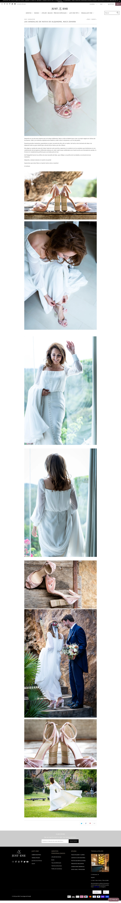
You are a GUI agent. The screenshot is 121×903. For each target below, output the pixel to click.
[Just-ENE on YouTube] (14, 4)
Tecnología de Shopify (25, 896)
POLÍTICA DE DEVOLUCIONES (78, 860)
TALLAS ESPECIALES (56, 863)
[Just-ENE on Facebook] (4, 4)
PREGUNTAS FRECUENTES (77, 863)
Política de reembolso (56, 868)
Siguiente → (94, 19)
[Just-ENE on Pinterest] (9, 4)
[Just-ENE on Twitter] (12, 4)
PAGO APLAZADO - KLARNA (78, 854)
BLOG (52, 860)
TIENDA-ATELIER (36, 857)
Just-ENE (18, 896)
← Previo (88, 19)
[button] (29, 13)
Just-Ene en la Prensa (37, 860)
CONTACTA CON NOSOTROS (78, 857)
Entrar (112, 4)
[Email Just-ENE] (2, 4)
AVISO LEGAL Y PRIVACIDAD (78, 869)
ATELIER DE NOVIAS (56, 857)
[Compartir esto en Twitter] (81, 823)
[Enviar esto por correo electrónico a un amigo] (94, 823)
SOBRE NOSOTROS (36, 854)
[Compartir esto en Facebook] (86, 823)
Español (92, 4)
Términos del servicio (56, 866)
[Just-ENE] (59, 9)
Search (33, 863)
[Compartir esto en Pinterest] (90, 823)
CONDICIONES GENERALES (77, 866)
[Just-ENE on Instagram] (7, 4)
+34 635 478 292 (21, 4)
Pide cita (114, 898)
